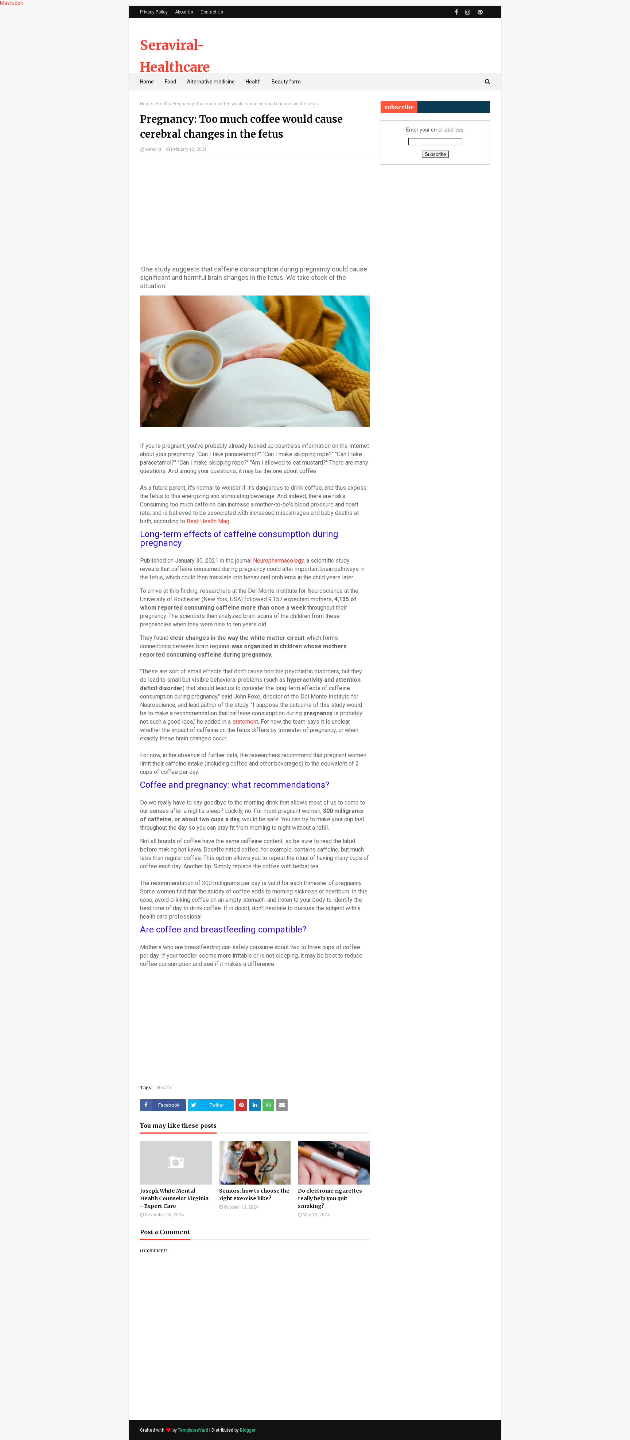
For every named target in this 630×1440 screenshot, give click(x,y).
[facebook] (456, 12)
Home (146, 103)
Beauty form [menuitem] (286, 82)
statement (245, 721)
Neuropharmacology (278, 560)
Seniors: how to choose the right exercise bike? (254, 1194)
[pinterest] (479, 12)
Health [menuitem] (253, 82)
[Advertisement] (357, 45)
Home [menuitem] (147, 82)
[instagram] (467, 12)
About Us (184, 12)
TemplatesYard (193, 1430)
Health (162, 103)
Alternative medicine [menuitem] (211, 82)
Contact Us (212, 12)
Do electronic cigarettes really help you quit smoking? (330, 1198)
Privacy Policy (154, 12)
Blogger (248, 1430)
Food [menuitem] (170, 82)
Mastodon (11, 3)
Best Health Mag (208, 521)
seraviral (154, 149)
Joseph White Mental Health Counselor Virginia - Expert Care (174, 1198)
